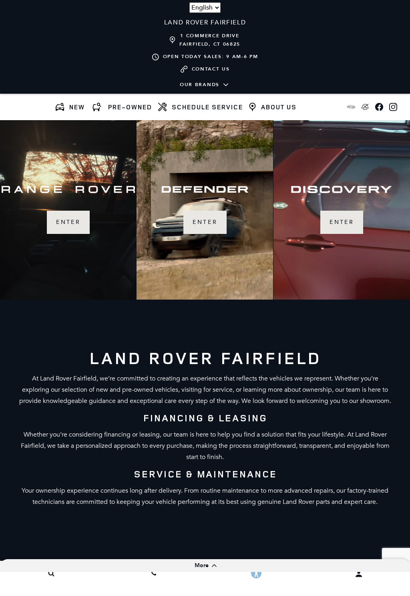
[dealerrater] (365, 107)
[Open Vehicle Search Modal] (51, 573)
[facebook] (379, 107)
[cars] (351, 107)
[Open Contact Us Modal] (153, 573)
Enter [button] (68, 222)
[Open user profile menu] (359, 574)
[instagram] (393, 107)
